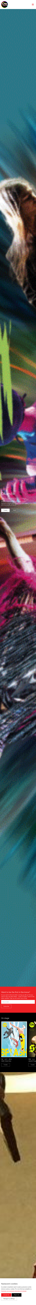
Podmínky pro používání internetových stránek (13, 1291)
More (14, 510)
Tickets (5, 510)
